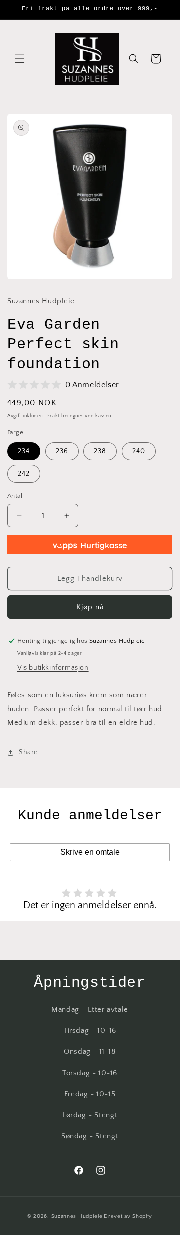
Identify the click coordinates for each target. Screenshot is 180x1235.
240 (139, 451)
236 (62, 451)
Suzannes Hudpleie (77, 1216)
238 (100, 451)
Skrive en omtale (90, 852)
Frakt (54, 416)
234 (24, 451)
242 (24, 474)
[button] (20, 59)
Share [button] (28, 752)
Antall (16, 495)
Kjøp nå (90, 607)
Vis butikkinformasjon (53, 668)
